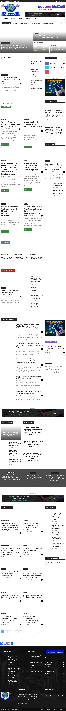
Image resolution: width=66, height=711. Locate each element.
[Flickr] (54, 695)
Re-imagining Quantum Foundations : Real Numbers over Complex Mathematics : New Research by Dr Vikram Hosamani (10, 527)
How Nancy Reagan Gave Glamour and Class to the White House (36, 672)
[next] (63, 23)
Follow (63, 67)
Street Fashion (49, 127)
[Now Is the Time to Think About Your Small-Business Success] (26, 63)
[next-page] (5, 96)
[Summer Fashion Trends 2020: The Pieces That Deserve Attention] (49, 125)
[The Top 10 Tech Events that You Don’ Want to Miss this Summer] (48, 192)
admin (3, 83)
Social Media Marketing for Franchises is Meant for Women (36, 81)
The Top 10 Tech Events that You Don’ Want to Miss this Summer (58, 192)
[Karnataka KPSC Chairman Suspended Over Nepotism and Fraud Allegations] (33, 156)
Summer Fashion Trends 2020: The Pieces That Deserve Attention (49, 131)
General (54, 45)
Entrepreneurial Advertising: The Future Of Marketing (36, 88)
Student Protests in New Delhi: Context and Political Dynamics (10, 124)
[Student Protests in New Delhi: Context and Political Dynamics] (58, 47)
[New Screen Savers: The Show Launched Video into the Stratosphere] (48, 183)
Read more (5, 144)
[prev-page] (2, 96)
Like (64, 63)
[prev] (60, 23)
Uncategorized (38, 42)
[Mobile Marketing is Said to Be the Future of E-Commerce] (26, 664)
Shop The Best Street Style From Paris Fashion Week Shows (60, 131)
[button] (63, 19)
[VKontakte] (62, 695)
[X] (59, 1)
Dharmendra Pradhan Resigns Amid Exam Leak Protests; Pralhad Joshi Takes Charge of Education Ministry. (29, 361)
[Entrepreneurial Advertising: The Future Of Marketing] (26, 88)
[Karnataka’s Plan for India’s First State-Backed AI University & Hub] (33, 115)
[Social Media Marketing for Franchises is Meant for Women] (26, 80)
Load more (54, 551)
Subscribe (62, 72)
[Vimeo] (61, 1)
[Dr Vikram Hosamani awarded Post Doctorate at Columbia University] (33, 588)
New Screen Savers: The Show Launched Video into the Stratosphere (59, 184)
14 (17, 632)
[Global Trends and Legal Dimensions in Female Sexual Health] (11, 68)
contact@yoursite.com (29, 703)
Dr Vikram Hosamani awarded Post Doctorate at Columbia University (32, 597)
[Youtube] (64, 1)
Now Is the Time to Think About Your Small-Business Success (37, 63)
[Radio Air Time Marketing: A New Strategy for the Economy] (26, 71)
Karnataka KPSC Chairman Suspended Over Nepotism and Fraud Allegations (32, 166)
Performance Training (9, 319)
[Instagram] (57, 1)
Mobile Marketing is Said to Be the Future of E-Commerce (36, 664)
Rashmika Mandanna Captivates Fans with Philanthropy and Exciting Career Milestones (9, 211)
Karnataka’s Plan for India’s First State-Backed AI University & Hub (33, 125)
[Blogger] (46, 695)
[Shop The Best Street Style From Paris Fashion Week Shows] (60, 125)
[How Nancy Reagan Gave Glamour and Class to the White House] (26, 671)
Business (26, 119)
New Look (37, 33)
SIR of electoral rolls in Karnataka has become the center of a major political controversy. (33, 210)
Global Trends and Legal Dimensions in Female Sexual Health (10, 79)
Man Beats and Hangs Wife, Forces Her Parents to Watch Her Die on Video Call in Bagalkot (49, 116)
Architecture (4, 74)
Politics (57, 127)
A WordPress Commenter (51, 562)
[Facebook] (54, 1)
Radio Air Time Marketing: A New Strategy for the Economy (36, 259)
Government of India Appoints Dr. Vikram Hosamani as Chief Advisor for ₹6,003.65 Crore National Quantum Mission (9, 168)
